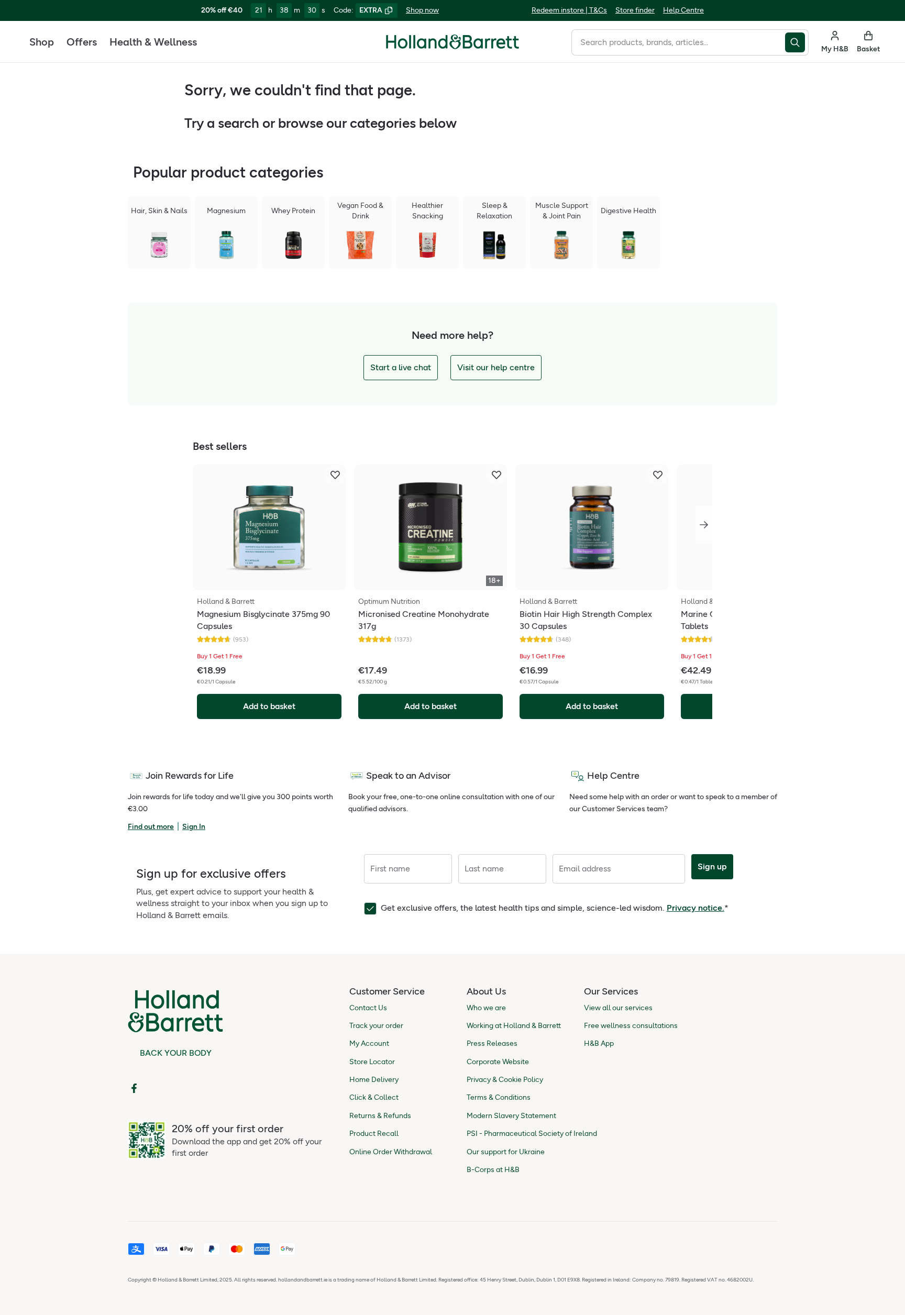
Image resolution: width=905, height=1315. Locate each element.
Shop (41, 42)
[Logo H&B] (452, 46)
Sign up (712, 866)
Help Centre (683, 10)
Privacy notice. (695, 908)
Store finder (635, 10)
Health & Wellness (153, 42)
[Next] (704, 525)
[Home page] (452, 42)
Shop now (422, 10)
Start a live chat (400, 367)
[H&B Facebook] (134, 1088)
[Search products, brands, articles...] (797, 42)
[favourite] (335, 475)
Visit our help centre (496, 367)
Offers (82, 42)
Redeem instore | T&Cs (569, 10)
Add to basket (269, 706)
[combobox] (678, 42)
